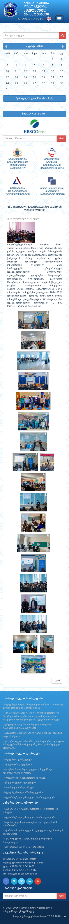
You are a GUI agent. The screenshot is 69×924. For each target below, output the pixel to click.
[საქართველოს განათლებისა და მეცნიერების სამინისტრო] (17, 158)
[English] (48, 19)
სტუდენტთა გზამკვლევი (18, 760)
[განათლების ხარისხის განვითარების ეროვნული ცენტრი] (51, 158)
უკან (57, 681)
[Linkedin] (29, 881)
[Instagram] (14, 881)
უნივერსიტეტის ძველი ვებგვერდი (24, 847)
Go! (61, 138)
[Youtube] (37, 881)
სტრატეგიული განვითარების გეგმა (24, 778)
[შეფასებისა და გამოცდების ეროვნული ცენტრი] (17, 186)
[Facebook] (6, 881)
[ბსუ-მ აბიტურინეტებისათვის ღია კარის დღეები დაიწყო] (34, 320)
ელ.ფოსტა (24, 19)
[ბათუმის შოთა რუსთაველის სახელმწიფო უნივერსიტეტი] (10, 10)
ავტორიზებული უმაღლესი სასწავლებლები (29, 797)
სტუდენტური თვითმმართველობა (23, 792)
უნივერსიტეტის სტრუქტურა (20, 783)
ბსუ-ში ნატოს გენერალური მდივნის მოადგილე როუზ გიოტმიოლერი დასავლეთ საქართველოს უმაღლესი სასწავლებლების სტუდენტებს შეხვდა (31, 716)
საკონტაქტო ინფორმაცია (19, 788)
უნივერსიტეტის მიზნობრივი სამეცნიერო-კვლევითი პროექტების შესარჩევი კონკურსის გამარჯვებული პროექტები (34, 744)
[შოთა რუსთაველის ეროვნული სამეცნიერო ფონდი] (51, 186)
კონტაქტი (38, 19)
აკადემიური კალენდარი (18, 764)
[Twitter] (21, 881)
